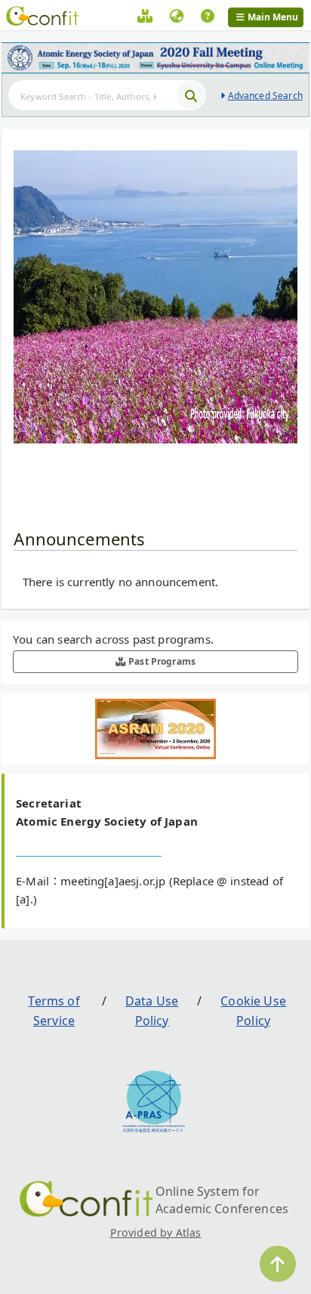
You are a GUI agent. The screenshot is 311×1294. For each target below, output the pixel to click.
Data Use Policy (151, 1011)
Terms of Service (53, 1011)
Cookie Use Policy (253, 1011)
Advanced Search (265, 95)
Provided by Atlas (156, 1232)
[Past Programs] (145, 18)
